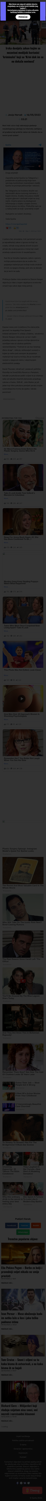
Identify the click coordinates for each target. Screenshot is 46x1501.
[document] (23, 750)
